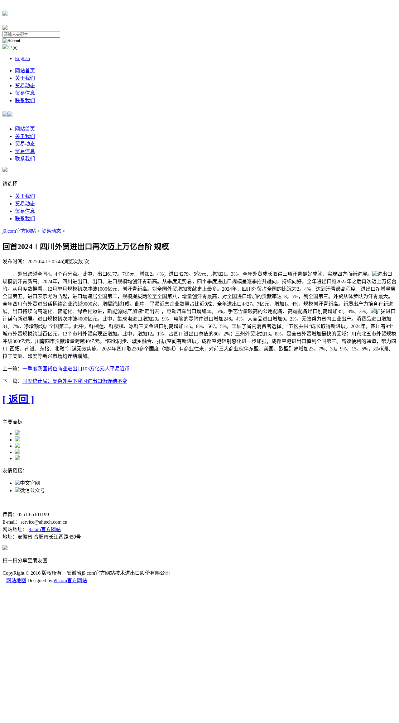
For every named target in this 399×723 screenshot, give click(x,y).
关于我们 (25, 78)
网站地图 (16, 580)
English (22, 58)
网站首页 (25, 70)
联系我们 (25, 100)
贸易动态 (25, 85)
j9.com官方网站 (19, 231)
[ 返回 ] (18, 399)
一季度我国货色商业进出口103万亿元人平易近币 (76, 368)
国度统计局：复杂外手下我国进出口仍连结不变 (74, 381)
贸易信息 (25, 93)
